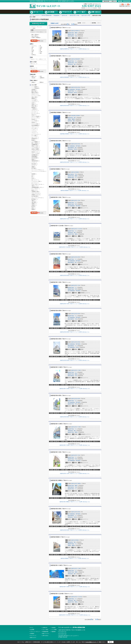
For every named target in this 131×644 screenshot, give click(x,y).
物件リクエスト (45, 633)
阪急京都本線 (71, 147)
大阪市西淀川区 (74, 115)
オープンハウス (36, 113)
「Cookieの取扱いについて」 (91, 642)
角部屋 (34, 209)
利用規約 (32, 633)
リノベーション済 (36, 95)
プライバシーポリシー (35, 631)
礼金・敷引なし (35, 36)
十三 (76, 34)
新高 (78, 172)
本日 (41, 76)
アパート (34, 26)
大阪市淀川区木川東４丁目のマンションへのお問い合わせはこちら (74, 105)
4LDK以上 (34, 54)
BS (33, 176)
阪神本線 (70, 120)
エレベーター (35, 137)
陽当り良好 (35, 91)
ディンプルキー (36, 188)
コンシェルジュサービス (38, 197)
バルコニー (35, 132)
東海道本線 (70, 64)
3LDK (41, 51)
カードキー (35, 112)
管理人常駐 (35, 106)
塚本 (75, 64)
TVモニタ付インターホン (38, 184)
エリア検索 (54, 629)
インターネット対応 (37, 181)
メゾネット (35, 129)
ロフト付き (35, 128)
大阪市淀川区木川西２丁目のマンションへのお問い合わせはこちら (74, 360)
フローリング (35, 126)
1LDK (41, 47)
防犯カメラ (35, 190)
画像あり (34, 82)
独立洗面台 (35, 163)
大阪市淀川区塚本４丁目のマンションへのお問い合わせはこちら (74, 558)
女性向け (34, 122)
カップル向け (35, 120)
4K (32, 53)
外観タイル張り (36, 146)
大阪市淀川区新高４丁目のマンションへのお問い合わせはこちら (74, 190)
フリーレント (35, 110)
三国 (76, 35)
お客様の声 (44, 627)
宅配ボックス (35, 185)
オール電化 (35, 135)
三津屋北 (79, 483)
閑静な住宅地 (35, 92)
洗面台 (34, 159)
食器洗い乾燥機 (36, 149)
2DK (41, 48)
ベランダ (34, 131)
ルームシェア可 (36, 117)
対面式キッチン (36, 152)
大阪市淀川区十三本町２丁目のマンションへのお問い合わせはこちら (74, 445)
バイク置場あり (36, 141)
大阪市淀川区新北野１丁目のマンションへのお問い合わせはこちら (74, 77)
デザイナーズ (35, 94)
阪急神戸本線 (71, 32)
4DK (41, 53)
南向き (34, 208)
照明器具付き (35, 138)
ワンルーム (34, 45)
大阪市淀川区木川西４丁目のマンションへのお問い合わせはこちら (74, 332)
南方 (76, 147)
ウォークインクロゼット (38, 169)
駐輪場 (34, 140)
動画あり (42, 82)
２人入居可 (35, 100)
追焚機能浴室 (35, 155)
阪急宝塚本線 (71, 35)
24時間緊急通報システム (38, 187)
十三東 (78, 200)
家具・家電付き (36, 143)
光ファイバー (35, 180)
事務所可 (34, 98)
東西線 (69, 119)
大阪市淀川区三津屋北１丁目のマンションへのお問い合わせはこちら (74, 501)
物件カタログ (33, 637)
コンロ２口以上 (36, 147)
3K (40, 50)
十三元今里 (79, 228)
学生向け (34, 119)
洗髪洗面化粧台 (36, 160)
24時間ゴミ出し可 (36, 194)
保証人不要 (35, 97)
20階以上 (34, 205)
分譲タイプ (35, 104)
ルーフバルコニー (36, 134)
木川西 (78, 257)
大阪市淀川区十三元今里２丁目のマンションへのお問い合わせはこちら (74, 247)
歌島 (79, 115)
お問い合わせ (45, 635)
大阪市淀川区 (74, 30)
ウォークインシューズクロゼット (38, 172)
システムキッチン (36, 150)
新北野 (78, 59)
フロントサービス (36, 193)
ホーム (31, 627)
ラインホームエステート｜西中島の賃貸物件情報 (71, 627)
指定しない (34, 76)
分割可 (34, 103)
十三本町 (79, 370)
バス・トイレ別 (36, 153)
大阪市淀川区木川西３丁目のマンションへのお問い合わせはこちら (74, 275)
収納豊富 (34, 174)
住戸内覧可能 (35, 196)
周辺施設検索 (45, 631)
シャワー (34, 162)
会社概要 (32, 629)
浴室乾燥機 (35, 156)
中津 (76, 62)
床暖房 (34, 166)
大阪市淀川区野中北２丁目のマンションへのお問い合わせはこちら (74, 48)
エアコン (34, 165)
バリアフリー (35, 101)
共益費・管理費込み (36, 37)
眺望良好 (34, 107)
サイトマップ (33, 635)
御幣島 (73, 119)
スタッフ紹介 (45, 629)
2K (32, 48)
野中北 (78, 30)
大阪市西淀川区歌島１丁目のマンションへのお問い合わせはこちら (74, 133)
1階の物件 (34, 202)
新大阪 (75, 92)
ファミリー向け (36, 123)
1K (40, 45)
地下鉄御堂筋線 (71, 89)
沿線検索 (53, 627)
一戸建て (34, 28)
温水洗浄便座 (35, 157)
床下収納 (34, 168)
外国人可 (34, 114)
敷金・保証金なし (35, 34)
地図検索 (53, 631)
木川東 (78, 87)
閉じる (110, 642)
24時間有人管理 (36, 191)
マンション (39, 26)
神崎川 (76, 32)
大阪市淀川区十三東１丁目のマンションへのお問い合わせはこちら (74, 218)
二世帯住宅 (35, 109)
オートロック (35, 182)
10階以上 (34, 203)
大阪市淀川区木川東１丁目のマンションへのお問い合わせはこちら (74, 162)
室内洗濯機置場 (36, 125)
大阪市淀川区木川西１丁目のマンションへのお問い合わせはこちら (74, 416)
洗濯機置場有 (35, 144)
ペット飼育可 (35, 86)
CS (33, 175)
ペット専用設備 (36, 88)
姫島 (74, 120)
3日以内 (33, 77)
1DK (33, 47)
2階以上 (34, 200)
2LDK (33, 50)
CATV (33, 178)
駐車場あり (35, 199)
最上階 (34, 206)
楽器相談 (34, 89)
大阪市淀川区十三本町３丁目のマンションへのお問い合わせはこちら (74, 388)
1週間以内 (42, 77)
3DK (33, 51)
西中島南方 (78, 89)
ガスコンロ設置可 (36, 116)
